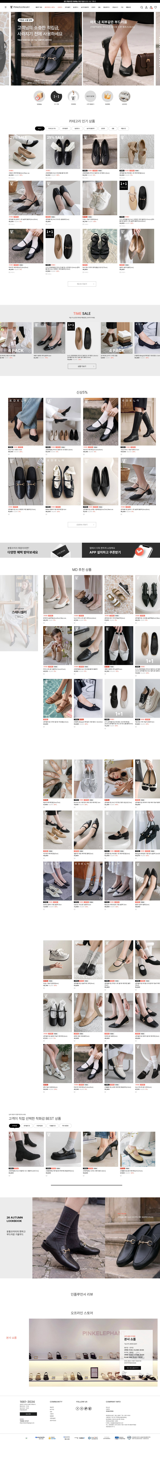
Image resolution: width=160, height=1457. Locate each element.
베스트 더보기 (82, 284)
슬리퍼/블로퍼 (85, 7)
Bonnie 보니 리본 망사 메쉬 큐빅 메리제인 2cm (87, 802)
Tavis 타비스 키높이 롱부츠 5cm (130, 450)
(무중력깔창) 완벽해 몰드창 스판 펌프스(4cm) (133, 1171)
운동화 (93, 7)
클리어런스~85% (50, 7)
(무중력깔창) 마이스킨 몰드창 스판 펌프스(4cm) (96, 173)
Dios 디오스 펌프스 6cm (15, 450)
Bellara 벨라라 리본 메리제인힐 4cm (56, 509)
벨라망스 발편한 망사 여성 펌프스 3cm (10, 355)
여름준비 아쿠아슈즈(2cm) (41, 355)
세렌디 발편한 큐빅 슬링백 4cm (113, 669)
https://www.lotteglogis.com (27, 1423)
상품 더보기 (82, 366)
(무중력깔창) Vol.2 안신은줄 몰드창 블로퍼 (86, 669)
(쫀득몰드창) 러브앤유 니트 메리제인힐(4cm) (132, 173)
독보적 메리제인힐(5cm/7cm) (109, 355)
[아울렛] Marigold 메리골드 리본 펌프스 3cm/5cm (88, 722)
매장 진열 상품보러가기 (133, 1368)
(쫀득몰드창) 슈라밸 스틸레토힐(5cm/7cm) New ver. (98, 509)
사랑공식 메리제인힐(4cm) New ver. (19, 173)
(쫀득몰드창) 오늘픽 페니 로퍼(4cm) (84, 983)
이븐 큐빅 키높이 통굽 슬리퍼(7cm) (144, 355)
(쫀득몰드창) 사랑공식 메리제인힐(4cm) (78, 355)
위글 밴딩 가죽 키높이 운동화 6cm (144, 722)
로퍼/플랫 (67, 7)
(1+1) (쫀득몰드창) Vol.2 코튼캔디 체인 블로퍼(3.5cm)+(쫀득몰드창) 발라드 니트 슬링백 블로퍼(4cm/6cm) (137, 220)
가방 (122, 7)
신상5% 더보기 (82, 525)
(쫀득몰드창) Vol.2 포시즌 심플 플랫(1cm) (57, 219)
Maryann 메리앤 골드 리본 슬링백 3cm (115, 904)
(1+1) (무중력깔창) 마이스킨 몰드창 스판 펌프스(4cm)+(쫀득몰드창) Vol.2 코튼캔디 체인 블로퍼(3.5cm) (63, 268)
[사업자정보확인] (122, 1417)
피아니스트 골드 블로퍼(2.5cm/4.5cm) (54, 669)
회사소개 (108, 1407)
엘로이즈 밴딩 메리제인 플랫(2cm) (83, 853)
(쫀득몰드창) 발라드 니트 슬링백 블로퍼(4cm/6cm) (23, 219)
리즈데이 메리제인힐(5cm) (50, 853)
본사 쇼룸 (11, 1337)
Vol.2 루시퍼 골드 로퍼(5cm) (143, 1087)
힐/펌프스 (75, 7)
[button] (41, 1238)
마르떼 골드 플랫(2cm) (111, 1036)
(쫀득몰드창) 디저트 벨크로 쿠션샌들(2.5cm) (55, 722)
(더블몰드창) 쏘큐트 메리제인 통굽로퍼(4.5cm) (118, 1087)
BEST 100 (39, 7)
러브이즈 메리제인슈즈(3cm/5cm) (18, 267)
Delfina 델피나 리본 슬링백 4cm (52, 904)
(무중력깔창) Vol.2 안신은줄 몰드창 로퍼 (57, 173)
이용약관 (108, 1409)
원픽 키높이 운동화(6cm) (50, 1087)
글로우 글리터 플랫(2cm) (127, 267)
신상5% (60, 7)
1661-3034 (27, 1401)
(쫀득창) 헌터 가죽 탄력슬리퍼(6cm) (115, 618)
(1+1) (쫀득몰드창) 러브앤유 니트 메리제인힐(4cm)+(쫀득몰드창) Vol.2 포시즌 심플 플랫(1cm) (119, 723)
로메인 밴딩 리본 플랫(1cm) (81, 1036)
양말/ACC (115, 7)
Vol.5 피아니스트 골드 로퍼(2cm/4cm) (85, 618)
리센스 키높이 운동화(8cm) (90, 219)
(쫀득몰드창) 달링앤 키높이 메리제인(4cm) (55, 1036)
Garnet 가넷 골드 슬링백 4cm (82, 904)
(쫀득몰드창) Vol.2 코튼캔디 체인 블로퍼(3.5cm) (22, 509)
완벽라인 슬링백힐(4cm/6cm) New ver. (54, 618)
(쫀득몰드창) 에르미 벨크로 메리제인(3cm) (147, 1036)
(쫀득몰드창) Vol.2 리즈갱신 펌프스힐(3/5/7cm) (118, 802)
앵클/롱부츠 (106, 7)
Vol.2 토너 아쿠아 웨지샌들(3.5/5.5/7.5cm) (95, 267)
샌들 (99, 7)
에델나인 (128, 7)
